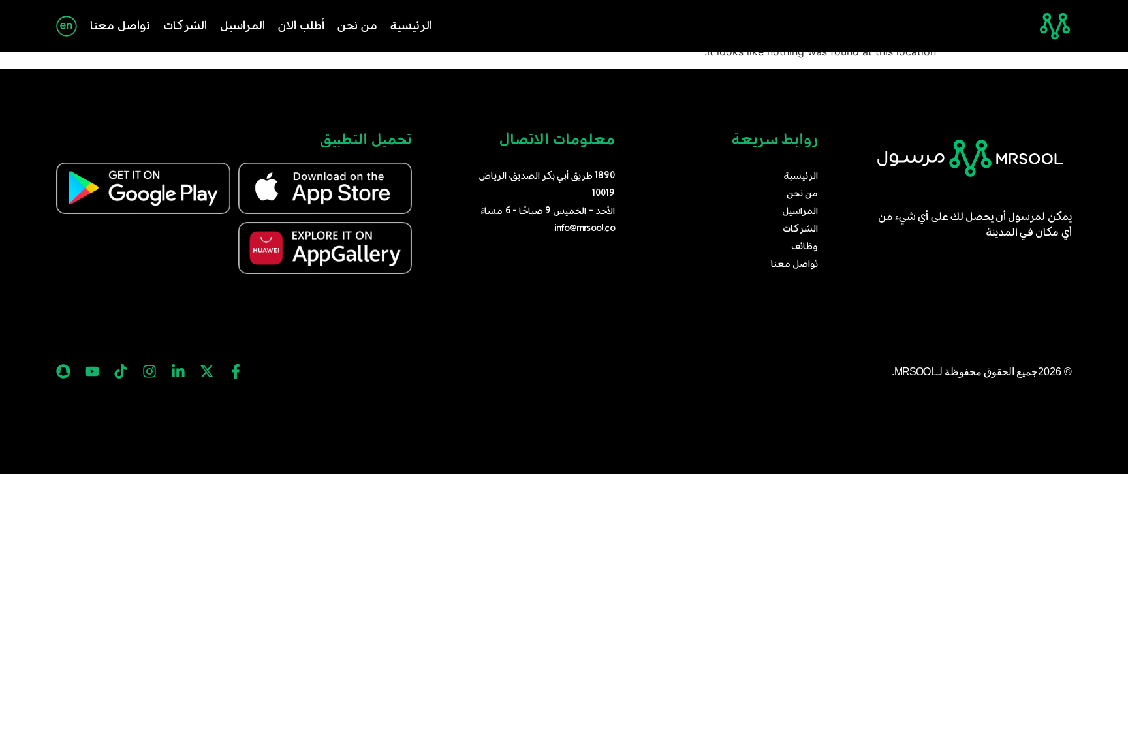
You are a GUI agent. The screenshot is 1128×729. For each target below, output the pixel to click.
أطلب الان (301, 26)
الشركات (185, 26)
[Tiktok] (121, 371)
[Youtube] (92, 371)
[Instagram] (149, 371)
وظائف (804, 246)
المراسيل (242, 26)
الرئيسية (411, 26)
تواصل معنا (120, 26)
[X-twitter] (207, 371)
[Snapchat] (63, 371)
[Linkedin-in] (178, 371)
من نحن (357, 26)
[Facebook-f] (235, 371)
